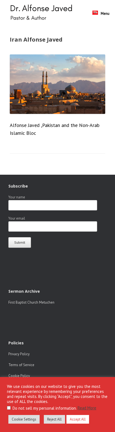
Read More (87, 408)
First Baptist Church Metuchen (31, 302)
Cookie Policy (19, 375)
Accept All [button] (78, 419)
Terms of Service (21, 365)
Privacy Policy (19, 354)
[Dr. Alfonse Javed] (42, 13)
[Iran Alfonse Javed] (57, 112)
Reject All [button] (54, 419)
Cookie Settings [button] (24, 419)
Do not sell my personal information (44, 408)
